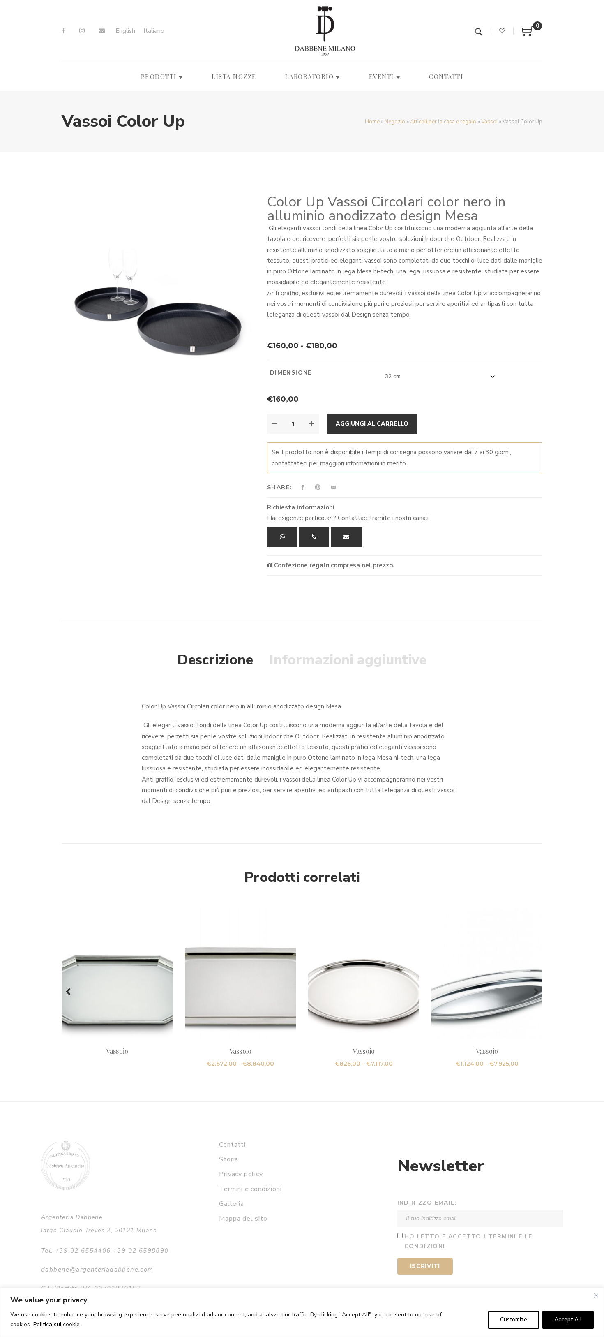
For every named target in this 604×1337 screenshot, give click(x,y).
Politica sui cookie (56, 1324)
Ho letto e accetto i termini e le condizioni (468, 1242)
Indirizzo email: (427, 1203)
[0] (528, 34)
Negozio (395, 121)
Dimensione (291, 373)
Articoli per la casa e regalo (443, 121)
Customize (513, 1319)
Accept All (568, 1319)
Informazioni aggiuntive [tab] (348, 659)
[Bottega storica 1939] (65, 1165)
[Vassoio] (117, 973)
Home (372, 121)
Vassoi (489, 121)
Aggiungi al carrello (372, 424)
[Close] (596, 1295)
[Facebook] (63, 30)
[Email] (102, 30)
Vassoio (117, 1051)
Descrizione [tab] (215, 659)
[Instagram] (82, 30)
